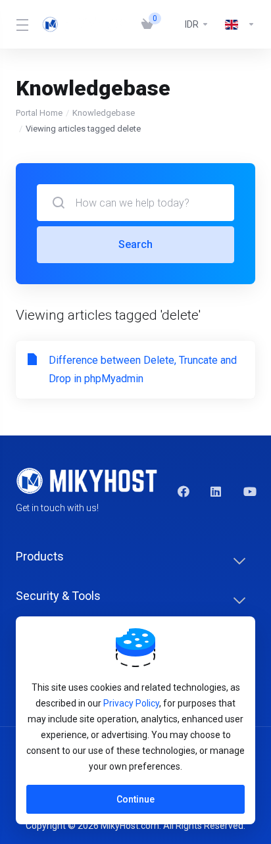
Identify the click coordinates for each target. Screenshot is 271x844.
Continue (135, 799)
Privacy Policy (131, 703)
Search (135, 244)
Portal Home (39, 113)
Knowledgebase (103, 113)
